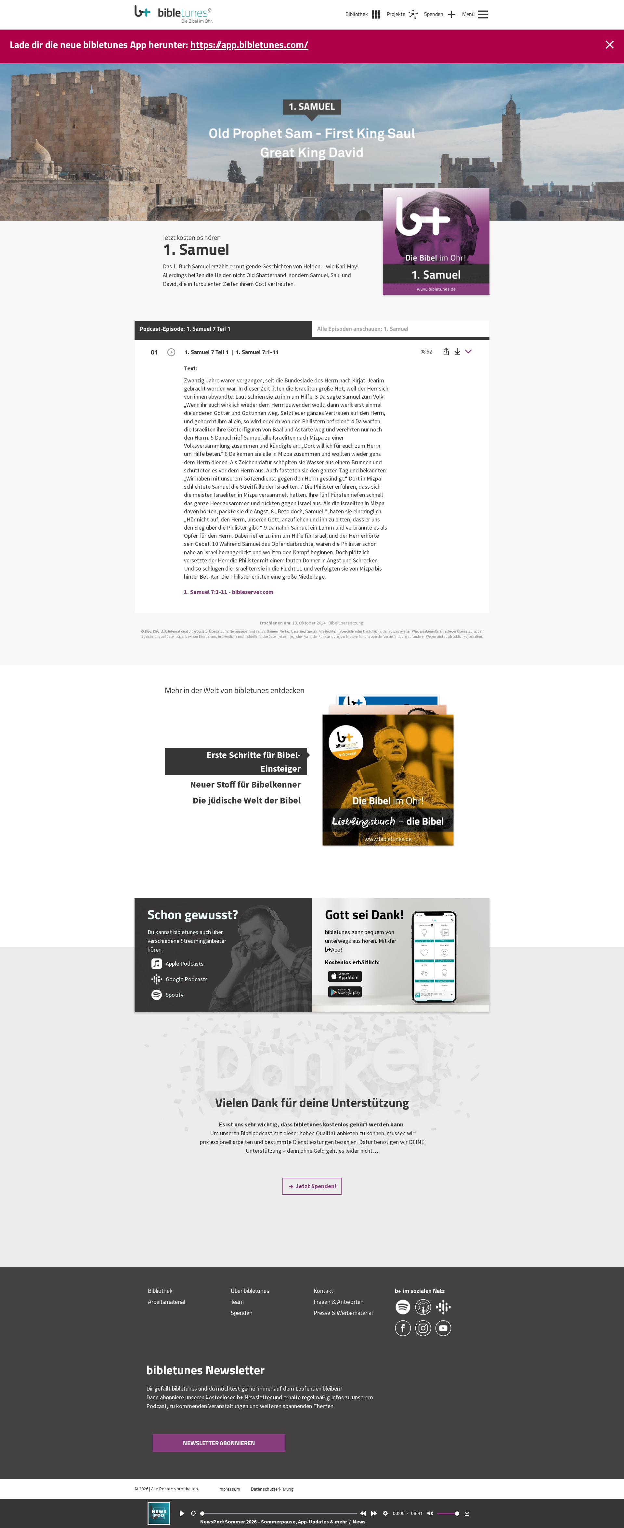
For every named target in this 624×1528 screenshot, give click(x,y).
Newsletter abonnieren (219, 1443)
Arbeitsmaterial (166, 1301)
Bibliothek (160, 1290)
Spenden (242, 1312)
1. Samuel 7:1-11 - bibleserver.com (228, 592)
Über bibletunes (250, 1290)
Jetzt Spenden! (316, 1186)
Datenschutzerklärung (272, 1488)
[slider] (278, 1513)
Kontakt (323, 1290)
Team (237, 1301)
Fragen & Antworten (339, 1301)
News (359, 1521)
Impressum (229, 1488)
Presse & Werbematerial (343, 1312)
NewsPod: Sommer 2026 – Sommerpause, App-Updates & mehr (274, 1521)
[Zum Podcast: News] (159, 1522)
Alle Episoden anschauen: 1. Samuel (363, 328)
